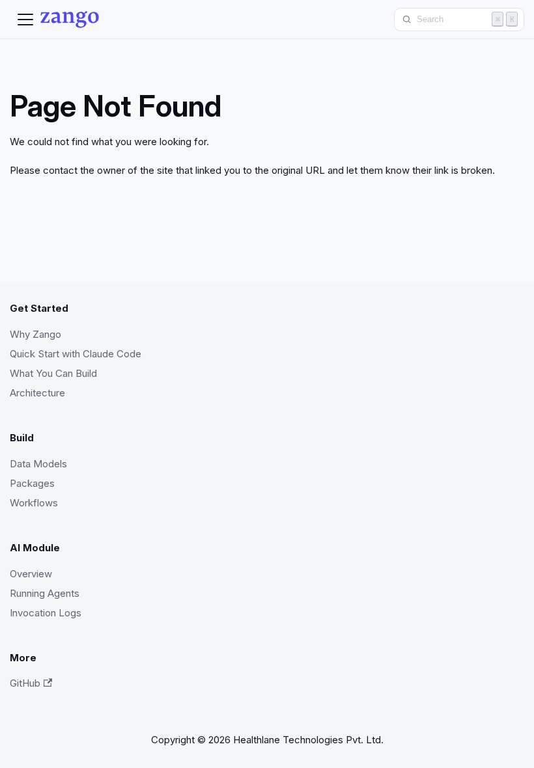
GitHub (25, 683)
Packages (32, 483)
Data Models (38, 464)
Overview (31, 574)
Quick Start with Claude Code (75, 354)
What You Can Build (53, 373)
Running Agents (44, 593)
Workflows (34, 503)
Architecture (37, 393)
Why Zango (35, 334)
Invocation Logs (45, 613)
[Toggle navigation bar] (25, 19)
